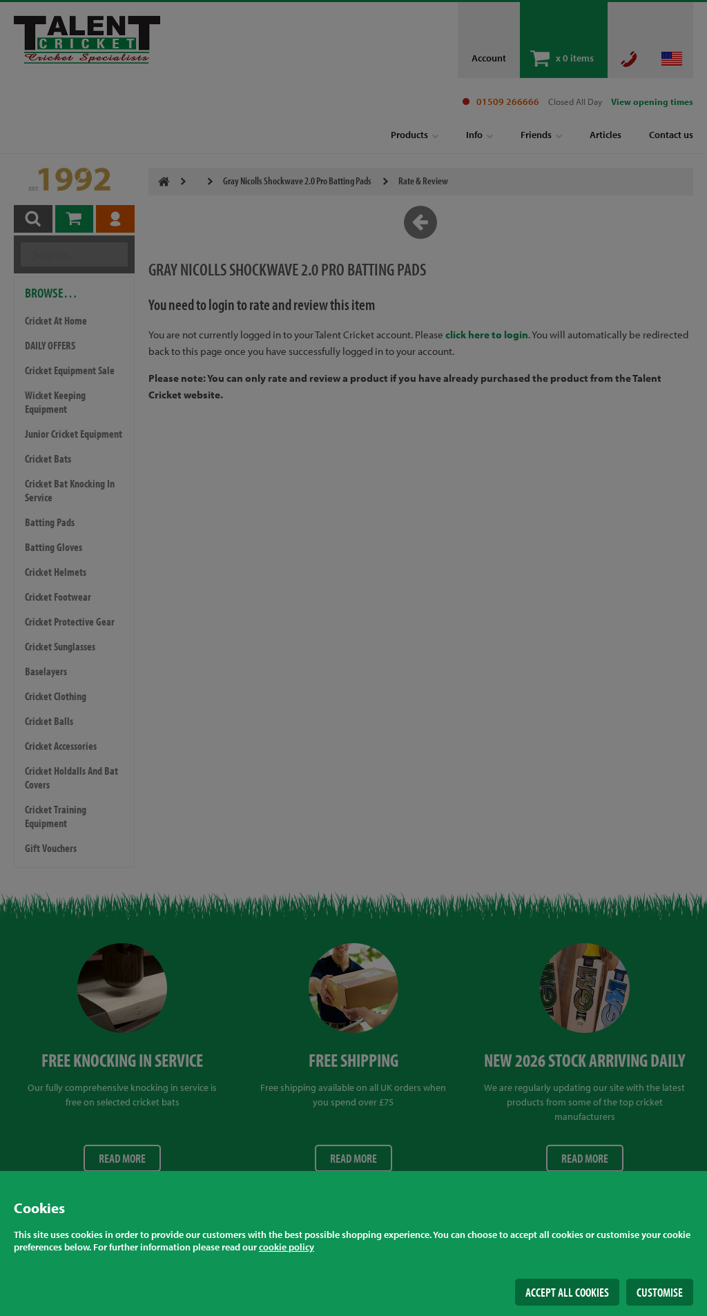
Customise (660, 1292)
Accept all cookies (567, 1292)
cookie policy (286, 1247)
